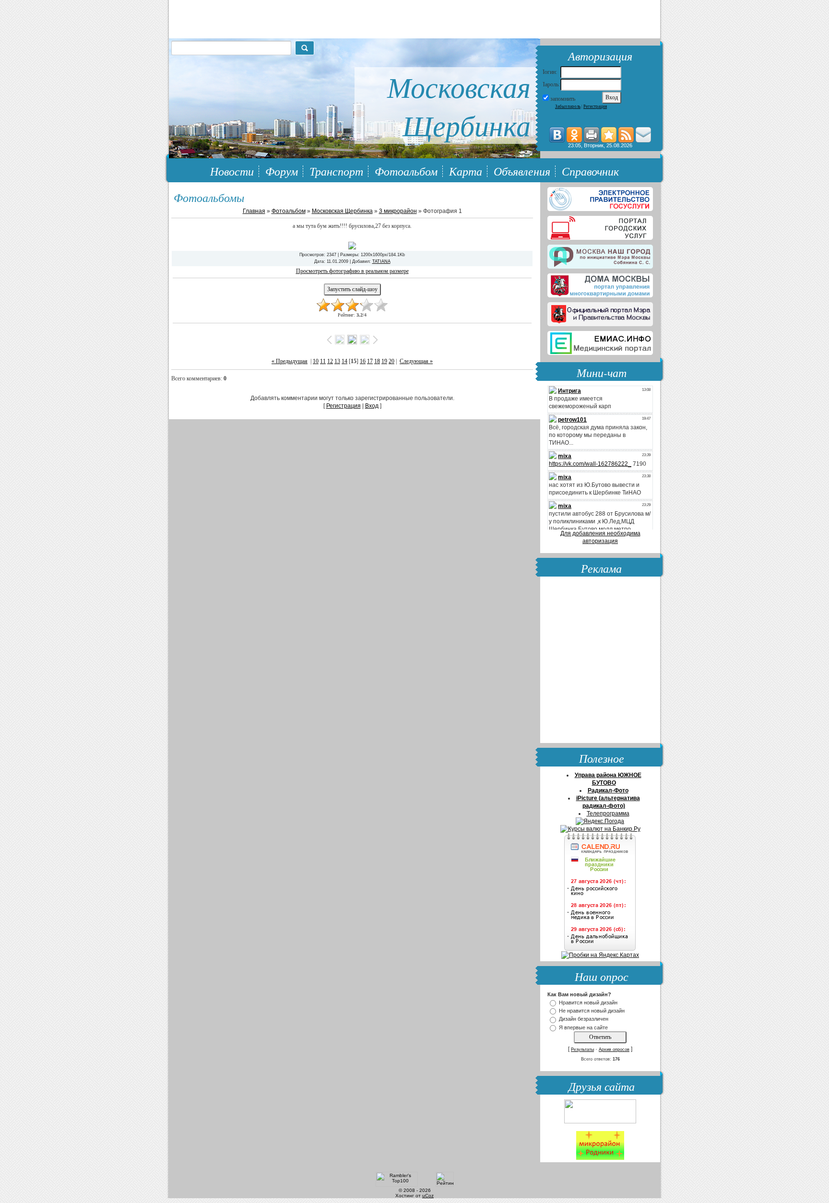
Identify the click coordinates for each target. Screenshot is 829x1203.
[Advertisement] (600, 661)
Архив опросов (614, 1049)
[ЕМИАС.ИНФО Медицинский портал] (600, 341)
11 (323, 361)
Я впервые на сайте (583, 1027)
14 (344, 361)
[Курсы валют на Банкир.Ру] (600, 829)
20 (391, 361)
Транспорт (336, 170)
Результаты (582, 1049)
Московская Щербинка (342, 211)
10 (316, 361)
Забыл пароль (567, 106)
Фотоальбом (406, 170)
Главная (254, 211)
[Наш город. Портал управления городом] (600, 254)
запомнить (562, 98)
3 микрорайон (398, 211)
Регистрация (595, 106)
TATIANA (381, 261)
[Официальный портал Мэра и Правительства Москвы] (600, 312)
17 (370, 361)
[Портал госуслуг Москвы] (600, 226)
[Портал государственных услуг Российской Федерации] (600, 197)
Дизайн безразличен (583, 1019)
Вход (372, 405)
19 (384, 361)
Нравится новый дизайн (588, 1002)
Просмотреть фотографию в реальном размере (352, 271)
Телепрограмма (608, 813)
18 (377, 361)
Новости (232, 170)
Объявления (522, 170)
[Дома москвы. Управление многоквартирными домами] (600, 283)
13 (337, 361)
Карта (465, 170)
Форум (281, 170)
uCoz (428, 1195)
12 (330, 361)
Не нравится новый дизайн (592, 1011)
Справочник (590, 170)
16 (363, 361)
